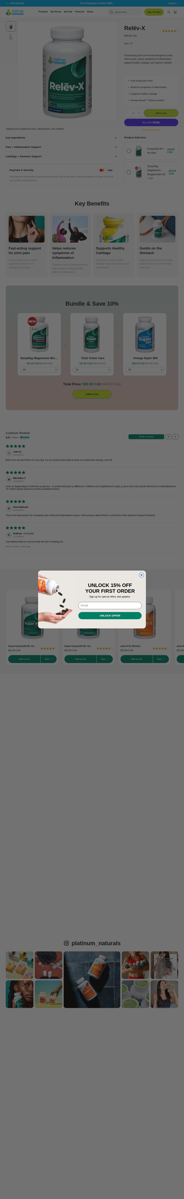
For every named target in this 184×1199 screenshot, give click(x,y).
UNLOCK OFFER (110, 615)
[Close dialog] (141, 575)
